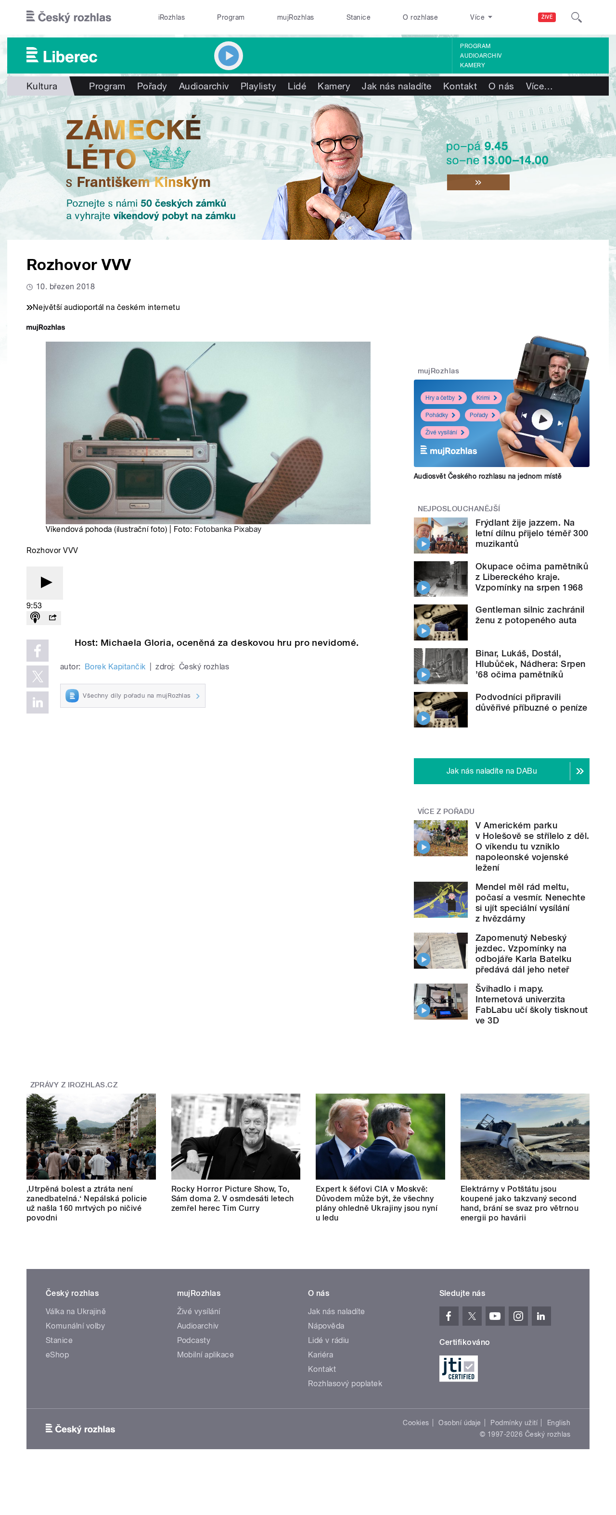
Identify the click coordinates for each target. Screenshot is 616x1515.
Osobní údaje (459, 1423)
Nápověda (326, 1325)
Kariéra (320, 1354)
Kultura (41, 86)
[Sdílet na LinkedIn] (37, 702)
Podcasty (194, 1340)
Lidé (297, 86)
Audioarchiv (480, 55)
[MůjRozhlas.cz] (45, 328)
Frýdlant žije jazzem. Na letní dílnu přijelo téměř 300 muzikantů (532, 533)
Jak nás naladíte (397, 86)
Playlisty (258, 86)
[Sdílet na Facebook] (37, 651)
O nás (501, 86)
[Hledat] (577, 17)
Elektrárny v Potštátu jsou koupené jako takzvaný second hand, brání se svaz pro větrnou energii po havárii (520, 1203)
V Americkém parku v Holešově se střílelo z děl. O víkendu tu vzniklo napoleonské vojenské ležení (532, 846)
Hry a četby (440, 397)
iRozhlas (171, 17)
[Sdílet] (52, 618)
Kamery (472, 65)
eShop (57, 1354)
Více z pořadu (446, 811)
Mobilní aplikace (205, 1354)
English (558, 1423)
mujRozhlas (295, 17)
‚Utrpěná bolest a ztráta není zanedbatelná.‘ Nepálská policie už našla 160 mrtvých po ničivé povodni (86, 1203)
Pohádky (436, 415)
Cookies (416, 1423)
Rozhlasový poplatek (345, 1383)
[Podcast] (35, 618)
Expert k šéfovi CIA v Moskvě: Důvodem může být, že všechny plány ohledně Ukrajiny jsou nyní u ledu (376, 1203)
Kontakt (460, 86)
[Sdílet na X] (37, 676)
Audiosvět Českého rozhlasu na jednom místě (488, 476)
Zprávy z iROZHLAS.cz (74, 1085)
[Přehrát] (44, 583)
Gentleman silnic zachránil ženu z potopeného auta (529, 614)
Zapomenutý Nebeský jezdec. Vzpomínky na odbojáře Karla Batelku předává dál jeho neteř (523, 953)
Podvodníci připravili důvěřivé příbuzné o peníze (531, 702)
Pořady (152, 86)
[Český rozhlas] (68, 17)
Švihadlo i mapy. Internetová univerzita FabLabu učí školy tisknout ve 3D (531, 1004)
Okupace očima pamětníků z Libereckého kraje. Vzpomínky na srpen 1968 (531, 576)
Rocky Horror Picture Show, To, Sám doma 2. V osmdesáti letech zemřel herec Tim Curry (232, 1198)
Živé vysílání (441, 432)
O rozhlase (420, 17)
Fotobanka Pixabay (228, 529)
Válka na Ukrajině (76, 1311)
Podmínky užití (514, 1423)
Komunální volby (75, 1325)
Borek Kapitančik (115, 666)
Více (539, 86)
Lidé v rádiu (328, 1340)
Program (230, 17)
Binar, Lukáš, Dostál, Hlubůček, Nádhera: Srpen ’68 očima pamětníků (530, 663)
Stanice (358, 17)
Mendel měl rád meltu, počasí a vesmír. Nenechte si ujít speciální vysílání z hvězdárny (530, 903)
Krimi (483, 397)
